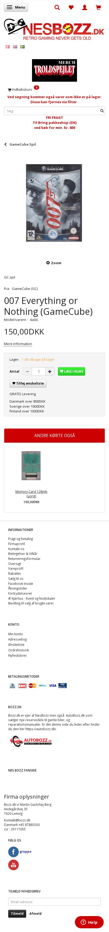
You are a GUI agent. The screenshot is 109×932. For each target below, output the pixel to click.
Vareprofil (15, 568)
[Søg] (102, 111)
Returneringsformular (24, 558)
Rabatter (14, 573)
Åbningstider (17, 588)
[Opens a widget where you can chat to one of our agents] (89, 922)
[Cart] (98, 7)
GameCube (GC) (25, 288)
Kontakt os (16, 549)
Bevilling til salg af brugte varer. (31, 603)
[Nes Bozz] (54, 29)
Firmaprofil (16, 544)
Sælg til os (16, 578)
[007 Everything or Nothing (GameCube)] (54, 203)
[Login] (84, 7)
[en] (15, 46)
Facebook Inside (20, 583)
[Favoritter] (71, 7)
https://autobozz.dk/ (40, 729)
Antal (15, 371)
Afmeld (35, 913)
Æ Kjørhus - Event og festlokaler (31, 598)
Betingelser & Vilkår (22, 553)
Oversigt (14, 563)
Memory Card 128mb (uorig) (31, 493)
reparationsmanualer (24, 724)
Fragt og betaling (20, 539)
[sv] (22, 46)
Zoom (56, 262)
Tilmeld (17, 913)
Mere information (18, 343)
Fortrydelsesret (20, 593)
